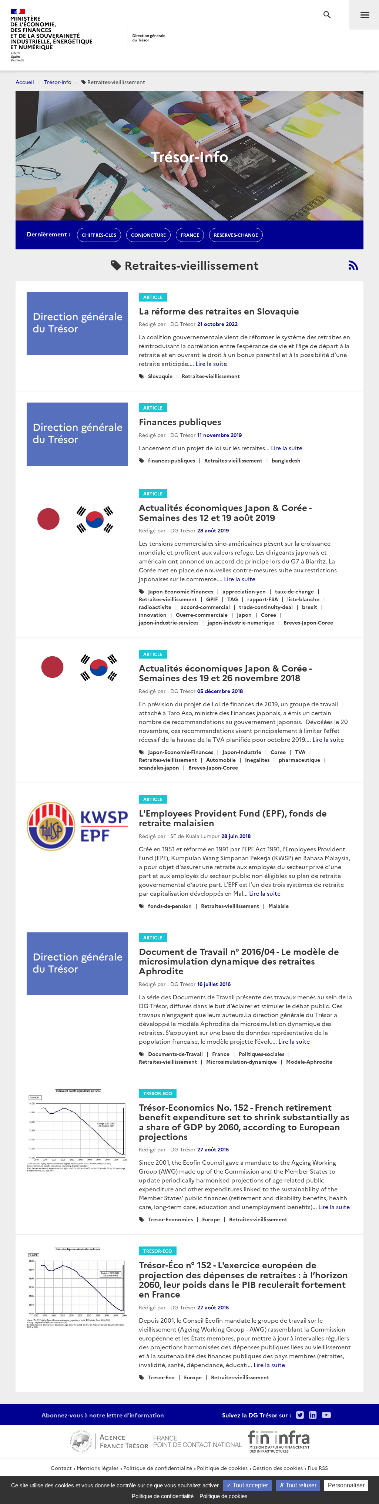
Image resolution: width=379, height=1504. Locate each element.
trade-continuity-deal (266, 606)
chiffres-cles (99, 235)
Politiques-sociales (261, 1053)
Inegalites (257, 759)
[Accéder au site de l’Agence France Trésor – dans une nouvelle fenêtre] (109, 1440)
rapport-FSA (262, 599)
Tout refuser (300, 1485)
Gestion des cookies (277, 1467)
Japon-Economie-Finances (180, 591)
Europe (211, 1219)
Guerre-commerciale (202, 614)
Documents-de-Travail (175, 1053)
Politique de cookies (222, 1467)
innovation (153, 614)
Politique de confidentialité (157, 1467)
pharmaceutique (299, 759)
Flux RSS (318, 1467)
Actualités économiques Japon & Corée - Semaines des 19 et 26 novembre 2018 (225, 672)
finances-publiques (171, 460)
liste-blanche (303, 599)
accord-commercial (205, 606)
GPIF (212, 599)
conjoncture (148, 235)
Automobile (221, 759)
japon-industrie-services (168, 622)
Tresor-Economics (170, 1219)
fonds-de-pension (170, 905)
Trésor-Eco (157, 1093)
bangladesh (286, 460)
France (220, 1053)
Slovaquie (160, 376)
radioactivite (155, 606)
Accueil (25, 81)
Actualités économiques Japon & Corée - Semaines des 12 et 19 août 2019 (225, 512)
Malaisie (278, 905)
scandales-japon (159, 767)
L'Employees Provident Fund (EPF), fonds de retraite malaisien (233, 817)
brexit (309, 606)
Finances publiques (180, 421)
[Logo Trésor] (146, 37)
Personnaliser (346, 1485)
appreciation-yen (244, 591)
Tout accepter (249, 1485)
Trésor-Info (57, 81)
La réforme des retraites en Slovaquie (219, 310)
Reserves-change (236, 235)
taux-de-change (294, 591)
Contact (61, 1467)
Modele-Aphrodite (309, 1061)
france (190, 235)
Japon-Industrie (241, 752)
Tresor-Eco (161, 1377)
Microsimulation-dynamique (241, 1061)
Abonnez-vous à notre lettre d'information (102, 1415)
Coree (268, 614)
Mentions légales (97, 1467)
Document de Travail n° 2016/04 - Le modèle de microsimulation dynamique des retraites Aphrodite (239, 961)
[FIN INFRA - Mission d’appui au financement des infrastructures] (278, 1440)
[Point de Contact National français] (198, 1440)
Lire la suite (211, 363)
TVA (300, 752)
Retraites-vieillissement (211, 376)
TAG (232, 599)
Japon (244, 614)
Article (152, 297)
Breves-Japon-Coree (308, 622)
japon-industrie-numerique (241, 622)
